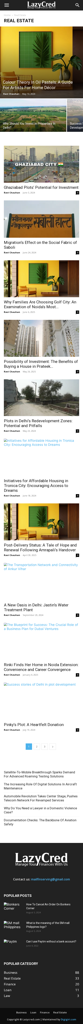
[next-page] (52, 746)
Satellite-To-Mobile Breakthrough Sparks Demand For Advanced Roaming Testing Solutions (39, 774)
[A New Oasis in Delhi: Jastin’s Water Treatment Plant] (41, 581)
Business (21, 1012)
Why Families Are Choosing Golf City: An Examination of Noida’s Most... (40, 304)
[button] (6, 5)
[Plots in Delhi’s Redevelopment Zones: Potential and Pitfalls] (41, 397)
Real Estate (60, 1012)
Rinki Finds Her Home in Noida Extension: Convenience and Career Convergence (41, 667)
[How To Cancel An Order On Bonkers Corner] (13, 909)
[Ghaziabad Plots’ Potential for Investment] (41, 164)
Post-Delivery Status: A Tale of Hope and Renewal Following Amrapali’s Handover (40, 547)
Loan (33, 1012)
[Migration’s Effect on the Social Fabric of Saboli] (41, 219)
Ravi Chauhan (11, 93)
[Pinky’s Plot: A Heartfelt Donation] (41, 701)
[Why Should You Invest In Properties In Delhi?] (33, 123)
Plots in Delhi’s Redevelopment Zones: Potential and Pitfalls (38, 423)
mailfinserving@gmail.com (50, 879)
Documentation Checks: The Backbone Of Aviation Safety (40, 822)
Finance (45, 1012)
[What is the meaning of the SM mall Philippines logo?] (13, 928)
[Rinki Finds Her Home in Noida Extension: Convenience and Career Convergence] (41, 641)
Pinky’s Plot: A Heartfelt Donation (34, 724)
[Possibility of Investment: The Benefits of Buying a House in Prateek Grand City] (41, 338)
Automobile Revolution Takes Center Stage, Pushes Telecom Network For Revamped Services (41, 798)
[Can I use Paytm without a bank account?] (13, 946)
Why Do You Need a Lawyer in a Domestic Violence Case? (40, 810)
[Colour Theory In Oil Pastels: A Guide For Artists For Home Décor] (41, 62)
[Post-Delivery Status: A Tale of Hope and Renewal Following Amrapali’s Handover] (41, 521)
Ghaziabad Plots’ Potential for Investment (41, 187)
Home (7, 15)
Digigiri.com (68, 1019)
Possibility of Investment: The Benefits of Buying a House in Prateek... (41, 364)
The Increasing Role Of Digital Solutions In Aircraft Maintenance (40, 786)
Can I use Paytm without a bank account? (51, 941)
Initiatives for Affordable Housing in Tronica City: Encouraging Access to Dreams (36, 485)
